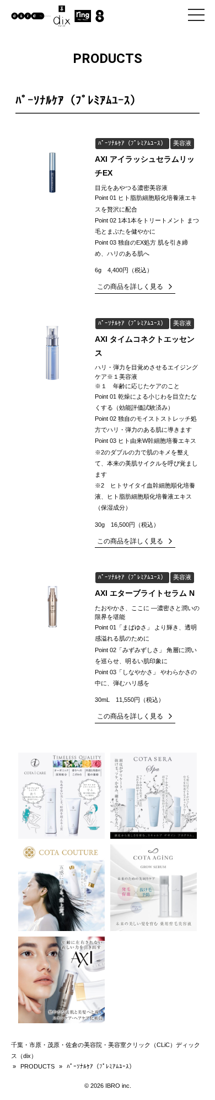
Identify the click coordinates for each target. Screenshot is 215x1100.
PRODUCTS (37, 1066)
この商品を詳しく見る (130, 286)
